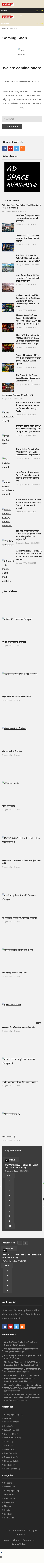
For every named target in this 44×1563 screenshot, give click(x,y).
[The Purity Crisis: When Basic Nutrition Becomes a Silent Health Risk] (8, 383)
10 (10, 1226)
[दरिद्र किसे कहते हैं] (22, 781)
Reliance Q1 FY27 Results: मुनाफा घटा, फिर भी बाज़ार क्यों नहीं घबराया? (27, 238)
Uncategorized (10, 1469)
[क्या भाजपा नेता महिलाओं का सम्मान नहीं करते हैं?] (22, 1003)
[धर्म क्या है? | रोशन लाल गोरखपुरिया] (22, 617)
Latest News (9, 1430)
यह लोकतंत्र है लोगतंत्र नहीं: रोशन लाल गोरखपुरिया (19, 918)
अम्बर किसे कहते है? (9, 1137)
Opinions (8, 1449)
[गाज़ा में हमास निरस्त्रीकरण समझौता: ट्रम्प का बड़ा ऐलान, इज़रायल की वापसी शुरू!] (8, 223)
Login (40, 11)
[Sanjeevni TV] (22, 191)
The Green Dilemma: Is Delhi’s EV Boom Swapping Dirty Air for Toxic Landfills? (28, 258)
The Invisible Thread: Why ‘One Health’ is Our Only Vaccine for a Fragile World (28, 452)
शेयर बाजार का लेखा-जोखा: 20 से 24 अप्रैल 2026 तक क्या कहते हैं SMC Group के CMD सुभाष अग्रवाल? (28, 429)
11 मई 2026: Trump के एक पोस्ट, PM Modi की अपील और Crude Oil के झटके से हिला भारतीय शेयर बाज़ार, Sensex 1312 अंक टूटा (22, 1397)
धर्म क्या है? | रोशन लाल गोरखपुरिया (14, 642)
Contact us (9, 1518)
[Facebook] (4, 148)
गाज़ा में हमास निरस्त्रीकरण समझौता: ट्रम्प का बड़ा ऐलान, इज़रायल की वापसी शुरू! (28, 218)
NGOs (6, 1446)
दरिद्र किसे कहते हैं (8, 806)
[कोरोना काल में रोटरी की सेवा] (22, 727)
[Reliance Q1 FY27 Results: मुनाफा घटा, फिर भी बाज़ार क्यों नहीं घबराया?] (8, 243)
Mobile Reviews (11, 1438)
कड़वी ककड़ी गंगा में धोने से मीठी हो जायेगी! (16, 697)
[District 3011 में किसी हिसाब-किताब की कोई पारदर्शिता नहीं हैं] (22, 836)
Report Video (18, 1544)
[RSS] (22, 148)
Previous (11, 1160)
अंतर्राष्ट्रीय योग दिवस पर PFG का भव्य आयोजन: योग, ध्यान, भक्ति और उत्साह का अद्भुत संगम (28, 278)
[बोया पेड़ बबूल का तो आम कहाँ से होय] (22, 948)
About (15, 1540)
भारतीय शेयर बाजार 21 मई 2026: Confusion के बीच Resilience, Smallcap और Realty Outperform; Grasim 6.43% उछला (28, 301)
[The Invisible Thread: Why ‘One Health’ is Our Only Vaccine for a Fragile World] (8, 458)
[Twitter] (16, 148)
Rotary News (9, 1457)
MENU (5, 11)
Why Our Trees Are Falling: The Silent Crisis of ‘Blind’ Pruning (21, 1166)
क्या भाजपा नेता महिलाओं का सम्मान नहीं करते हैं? (18, 1027)
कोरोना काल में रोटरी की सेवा (12, 751)
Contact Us (28, 1540)
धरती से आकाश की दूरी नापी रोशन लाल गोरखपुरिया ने (20, 1082)
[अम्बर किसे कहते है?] (22, 1112)
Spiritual (7, 1465)
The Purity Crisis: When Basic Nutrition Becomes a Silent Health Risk (28, 378)
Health (7, 1426)
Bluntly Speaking (11, 1415)
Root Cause (9, 1453)
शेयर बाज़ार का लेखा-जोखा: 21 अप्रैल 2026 (17, 395)
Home (6, 1540)
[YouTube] (10, 148)
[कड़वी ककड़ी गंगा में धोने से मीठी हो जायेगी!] (22, 672)
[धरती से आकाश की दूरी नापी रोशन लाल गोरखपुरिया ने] (22, 1057)
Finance (7, 1418)
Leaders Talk (9, 1434)
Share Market (10, 1422)
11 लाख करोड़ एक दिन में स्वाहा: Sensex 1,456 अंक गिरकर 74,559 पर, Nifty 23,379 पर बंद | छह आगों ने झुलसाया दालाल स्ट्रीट (23, 1388)
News (6, 1442)
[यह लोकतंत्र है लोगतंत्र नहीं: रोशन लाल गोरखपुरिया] (22, 893)
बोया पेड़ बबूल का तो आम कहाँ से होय (14, 973)
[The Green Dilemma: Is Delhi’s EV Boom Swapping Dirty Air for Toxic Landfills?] (8, 263)
